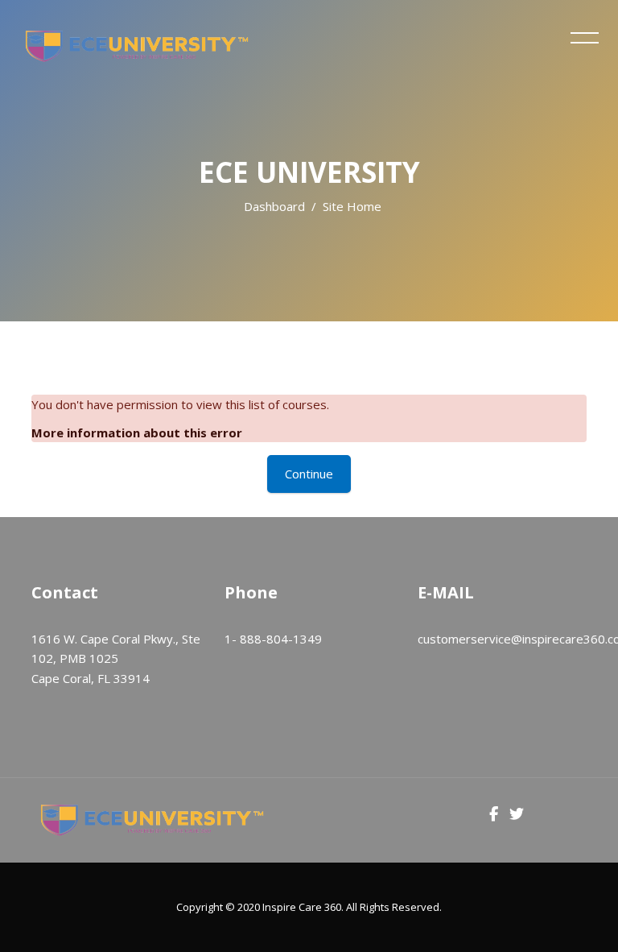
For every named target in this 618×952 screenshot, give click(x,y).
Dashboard (274, 206)
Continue (309, 474)
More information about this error (136, 432)
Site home (352, 206)
